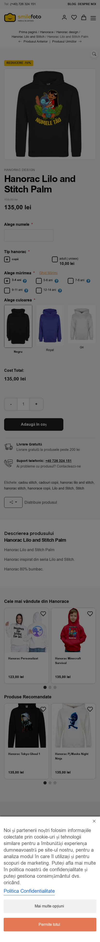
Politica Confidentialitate (29, 891)
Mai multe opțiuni (49, 906)
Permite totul (49, 924)
